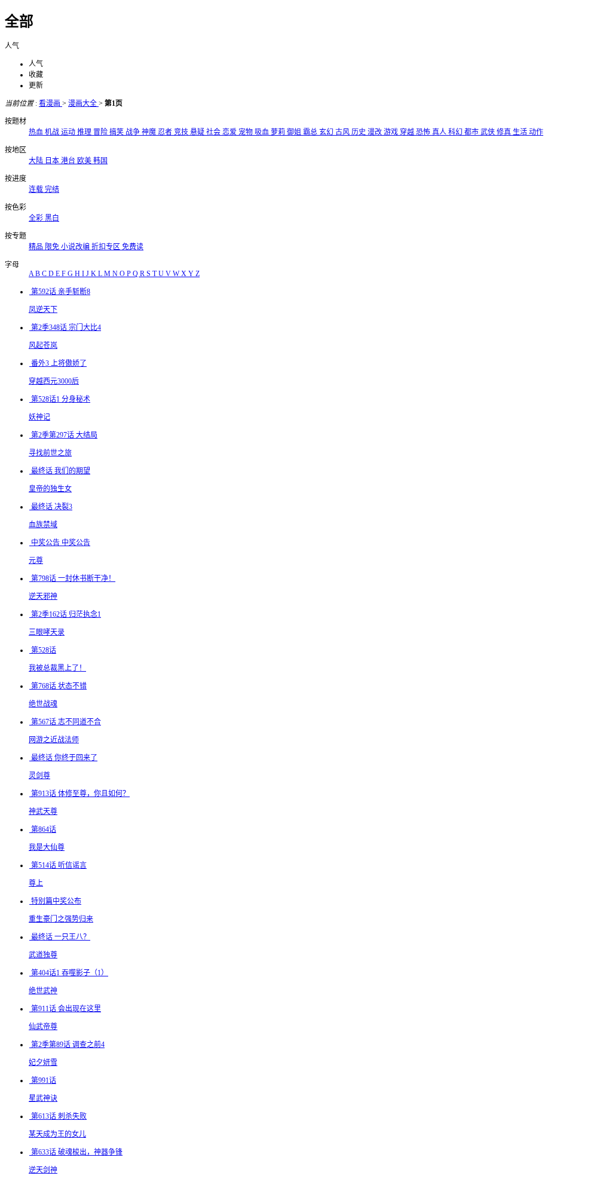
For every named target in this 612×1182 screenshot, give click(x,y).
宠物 (246, 132)
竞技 (182, 132)
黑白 (52, 218)
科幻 (456, 132)
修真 (505, 132)
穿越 (408, 132)
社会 (214, 132)
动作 (536, 132)
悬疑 (198, 132)
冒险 (101, 132)
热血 (37, 132)
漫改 (376, 132)
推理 (85, 132)
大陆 (37, 161)
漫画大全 (83, 103)
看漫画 (50, 103)
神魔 (150, 132)
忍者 (166, 132)
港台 (69, 161)
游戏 (392, 132)
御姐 (295, 132)
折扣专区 (106, 247)
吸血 (263, 132)
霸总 (311, 132)
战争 (134, 132)
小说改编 (76, 247)
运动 (69, 132)
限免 (53, 247)
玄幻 (327, 132)
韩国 (100, 161)
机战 (53, 132)
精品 (37, 247)
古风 (343, 132)
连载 (37, 189)
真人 (440, 132)
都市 (472, 132)
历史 (359, 132)
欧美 (85, 161)
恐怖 (424, 132)
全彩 (37, 218)
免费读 (132, 247)
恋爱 (230, 132)
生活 (521, 132)
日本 (53, 161)
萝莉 (279, 132)
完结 (52, 189)
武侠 (489, 132)
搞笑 (117, 132)
